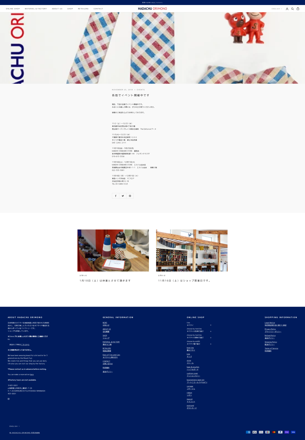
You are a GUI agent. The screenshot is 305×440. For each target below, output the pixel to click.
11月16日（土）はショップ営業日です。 (185, 280)
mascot (191, 400)
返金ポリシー (108, 371)
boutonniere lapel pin (197, 381)
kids (189, 355)
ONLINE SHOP (13, 9)
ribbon (189, 394)
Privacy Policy (273, 330)
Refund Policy (270, 336)
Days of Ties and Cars (111, 356)
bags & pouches (193, 368)
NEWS (106, 324)
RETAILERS (83, 9)
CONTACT (98, 9)
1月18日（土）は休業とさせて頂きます (105, 280)
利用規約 (106, 368)
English (276, 9)
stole (190, 361)
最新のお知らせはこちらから (152, 2)
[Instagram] (8, 398)
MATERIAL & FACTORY (36, 9)
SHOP (70, 9)
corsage (191, 387)
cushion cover (193, 374)
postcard (192, 406)
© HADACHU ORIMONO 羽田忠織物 (25, 433)
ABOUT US (57, 9)
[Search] (292, 8)
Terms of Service (271, 349)
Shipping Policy (271, 343)
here (32, 374)
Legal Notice (275, 324)
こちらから (25, 344)
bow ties (191, 349)
